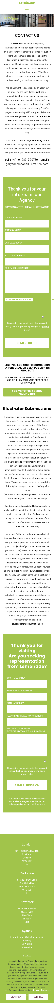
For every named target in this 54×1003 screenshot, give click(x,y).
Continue (38, 997)
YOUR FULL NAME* (14, 217)
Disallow (16, 997)
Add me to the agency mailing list (27, 392)
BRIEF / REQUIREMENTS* (17, 268)
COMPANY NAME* (13, 230)
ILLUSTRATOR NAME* (15, 255)
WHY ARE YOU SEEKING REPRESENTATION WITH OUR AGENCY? (26, 730)
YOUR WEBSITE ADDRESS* (20, 690)
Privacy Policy (40, 990)
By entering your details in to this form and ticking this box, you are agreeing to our (27, 326)
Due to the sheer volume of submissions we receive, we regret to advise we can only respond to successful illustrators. (27, 801)
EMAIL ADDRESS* (13, 242)
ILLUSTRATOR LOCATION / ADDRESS (25, 715)
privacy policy (27, 774)
